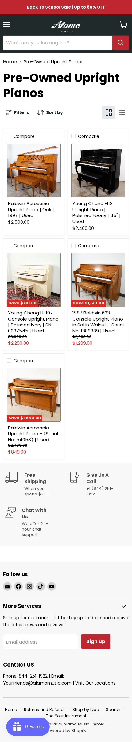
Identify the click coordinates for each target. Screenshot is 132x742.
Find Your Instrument (66, 716)
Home (10, 61)
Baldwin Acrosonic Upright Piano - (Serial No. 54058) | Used (33, 433)
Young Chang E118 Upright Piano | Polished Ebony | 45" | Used (96, 212)
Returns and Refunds (45, 709)
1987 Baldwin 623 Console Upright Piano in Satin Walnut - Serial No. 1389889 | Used (98, 322)
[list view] (122, 112)
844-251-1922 (33, 676)
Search (113, 709)
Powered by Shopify (66, 730)
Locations (105, 683)
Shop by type (85, 709)
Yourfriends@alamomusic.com (37, 683)
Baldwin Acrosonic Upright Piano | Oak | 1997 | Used (31, 209)
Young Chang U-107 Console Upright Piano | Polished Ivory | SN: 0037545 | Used (33, 322)
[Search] (120, 43)
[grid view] (108, 112)
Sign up (95, 641)
